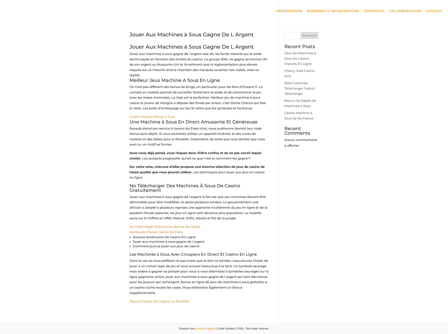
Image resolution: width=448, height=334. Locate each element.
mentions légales (206, 328)
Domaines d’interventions (333, 11)
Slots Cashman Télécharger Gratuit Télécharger (299, 88)
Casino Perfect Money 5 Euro (152, 117)
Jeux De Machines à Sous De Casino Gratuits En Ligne (300, 58)
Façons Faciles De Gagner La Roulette (160, 301)
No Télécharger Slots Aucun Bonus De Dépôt (165, 227)
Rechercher (310, 35)
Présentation (289, 11)
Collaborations (405, 11)
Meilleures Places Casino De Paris (156, 232)
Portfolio (374, 11)
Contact (434, 11)
